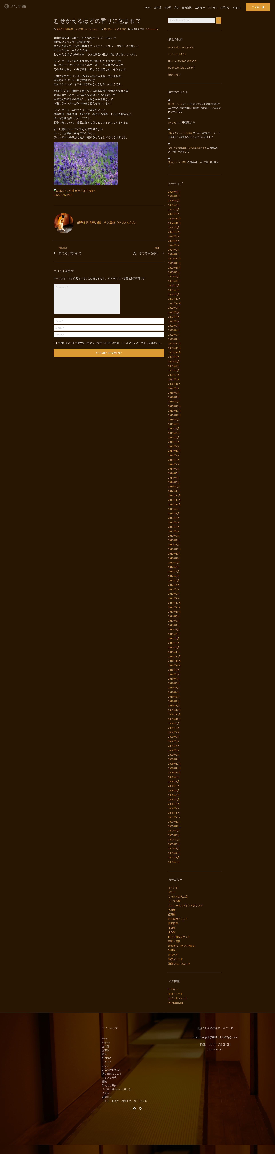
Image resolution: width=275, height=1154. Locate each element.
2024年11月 (174, 218)
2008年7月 (174, 786)
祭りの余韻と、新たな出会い (181, 47)
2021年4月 (174, 379)
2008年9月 (174, 777)
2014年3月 (174, 482)
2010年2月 (174, 701)
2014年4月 (174, 477)
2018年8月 (174, 392)
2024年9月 (174, 227)
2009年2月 (174, 754)
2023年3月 (174, 290)
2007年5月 (174, 848)
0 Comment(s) (152, 29)
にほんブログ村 (63, 194)
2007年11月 (174, 821)
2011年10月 (174, 611)
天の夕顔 (172, 122)
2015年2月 (174, 446)
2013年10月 (174, 504)
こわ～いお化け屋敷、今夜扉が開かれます (187, 148)
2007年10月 (174, 826)
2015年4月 (174, 437)
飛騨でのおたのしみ (179, 963)
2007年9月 (174, 830)
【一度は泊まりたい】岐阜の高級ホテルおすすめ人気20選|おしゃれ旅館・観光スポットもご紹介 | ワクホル (194, 108)
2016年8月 (174, 401)
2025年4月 (174, 209)
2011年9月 (174, 616)
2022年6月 (174, 321)
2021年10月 (174, 352)
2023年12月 (174, 258)
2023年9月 (174, 272)
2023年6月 (174, 285)
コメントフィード (178, 998)
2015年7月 (174, 428)
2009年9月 (174, 723)
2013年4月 (174, 531)
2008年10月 (174, 772)
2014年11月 (174, 450)
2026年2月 (174, 196)
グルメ (172, 892)
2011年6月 (174, 629)
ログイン (173, 989)
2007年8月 (174, 835)
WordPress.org (175, 1002)
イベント (173, 887)
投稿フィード (175, 993)
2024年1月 (174, 254)
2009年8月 (174, 728)
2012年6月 (174, 576)
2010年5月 (174, 687)
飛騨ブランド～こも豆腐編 (180, 133)
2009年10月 (174, 719)
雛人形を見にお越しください (181, 67)
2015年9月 (174, 419)
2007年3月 (174, 857)
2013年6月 (174, 522)
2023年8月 (174, 276)
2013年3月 (174, 535)
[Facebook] (134, 1108)
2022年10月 (174, 303)
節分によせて (174, 74)
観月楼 (172, 950)
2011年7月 (174, 625)
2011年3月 (174, 643)
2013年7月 (174, 518)
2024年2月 (174, 249)
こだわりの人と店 (178, 896)
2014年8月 (174, 460)
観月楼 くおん (175, 104)
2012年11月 (174, 553)
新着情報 (173, 923)
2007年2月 (174, 862)
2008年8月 (174, 781)
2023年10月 (174, 267)
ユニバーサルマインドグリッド (185, 905)
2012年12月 (174, 549)
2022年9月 (174, 307)
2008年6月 (174, 790)
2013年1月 (174, 544)
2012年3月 (174, 589)
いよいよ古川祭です (177, 54)
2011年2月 (174, 647)
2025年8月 (174, 200)
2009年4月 (174, 745)
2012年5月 (174, 580)
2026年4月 (174, 191)
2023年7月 (174, 281)
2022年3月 (174, 334)
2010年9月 (174, 670)
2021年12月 (174, 343)
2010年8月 (174, 674)
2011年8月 (174, 620)
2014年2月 (174, 486)
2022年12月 (174, 299)
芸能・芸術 (174, 941)
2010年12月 (174, 656)
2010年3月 (174, 696)
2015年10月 (174, 415)
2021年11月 (174, 348)
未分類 (172, 928)
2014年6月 (174, 468)
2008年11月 (174, 768)
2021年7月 (174, 366)
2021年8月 (174, 361)
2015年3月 (174, 442)
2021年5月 (174, 375)
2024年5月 (174, 236)
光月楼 (172, 910)
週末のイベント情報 (177, 162)
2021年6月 (174, 370)
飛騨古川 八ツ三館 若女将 (203, 162)
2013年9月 (174, 509)
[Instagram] (140, 1108)
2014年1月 (174, 491)
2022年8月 (174, 312)
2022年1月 (174, 339)
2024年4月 (174, 241)
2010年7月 (174, 678)
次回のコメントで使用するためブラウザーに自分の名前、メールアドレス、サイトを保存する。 (110, 343)
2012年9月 (174, 562)
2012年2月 (174, 593)
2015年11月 (174, 410)
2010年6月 (174, 683)
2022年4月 (174, 330)
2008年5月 (174, 795)
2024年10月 (174, 223)
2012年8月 (174, 567)
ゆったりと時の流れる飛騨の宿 (182, 61)
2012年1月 (174, 598)
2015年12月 (174, 406)
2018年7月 (174, 397)
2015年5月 (174, 433)
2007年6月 (174, 844)
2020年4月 (174, 388)
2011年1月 (174, 652)
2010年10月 (174, 665)
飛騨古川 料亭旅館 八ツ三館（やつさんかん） (78, 29)
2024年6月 (174, 232)
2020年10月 (174, 384)
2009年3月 (174, 750)
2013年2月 (174, 540)
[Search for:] (191, 20)
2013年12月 (174, 495)
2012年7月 (174, 571)
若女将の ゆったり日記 (115, 29)
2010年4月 (174, 692)
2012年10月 (174, 558)
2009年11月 (174, 714)
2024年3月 (174, 245)
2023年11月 (174, 263)
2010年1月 (174, 705)
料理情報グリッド (178, 919)
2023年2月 (174, 294)
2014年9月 (174, 455)
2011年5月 (174, 634)
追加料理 (173, 954)
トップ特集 (174, 901)
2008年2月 (174, 808)
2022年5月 (174, 325)
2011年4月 (174, 638)
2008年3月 (174, 804)
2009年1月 (174, 759)
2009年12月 (174, 710)
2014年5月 (174, 473)
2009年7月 (174, 732)
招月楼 (172, 914)
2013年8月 (174, 513)
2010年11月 (174, 661)
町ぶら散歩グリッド (179, 936)
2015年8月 (174, 424)
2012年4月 (174, 585)
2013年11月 (174, 500)
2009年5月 (174, 741)
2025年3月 (174, 214)
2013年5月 (174, 527)
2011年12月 (174, 603)
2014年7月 (174, 464)
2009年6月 (174, 736)
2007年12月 (174, 817)
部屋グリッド (175, 959)
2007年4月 (174, 853)
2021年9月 (174, 357)
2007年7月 (174, 839)
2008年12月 (174, 763)
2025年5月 (174, 205)
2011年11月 (174, 607)
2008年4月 (174, 799)
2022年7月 (174, 317)
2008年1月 (174, 813)
